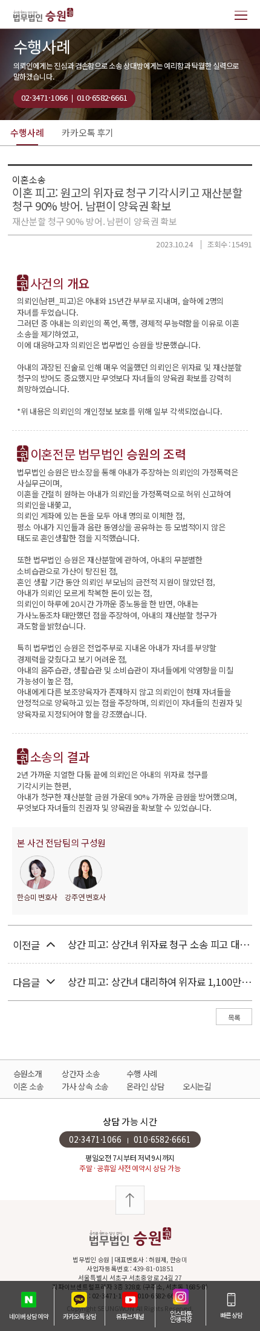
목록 (234, 1017)
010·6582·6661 (102, 97)
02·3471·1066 (44, 97)
